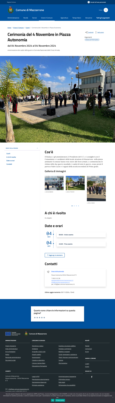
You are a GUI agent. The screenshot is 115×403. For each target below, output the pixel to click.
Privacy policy (60, 400)
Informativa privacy (64, 379)
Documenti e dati (10, 360)
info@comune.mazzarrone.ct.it (60, 282)
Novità (25, 18)
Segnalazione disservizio (39, 382)
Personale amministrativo (13, 357)
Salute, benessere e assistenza (68, 354)
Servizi (34, 18)
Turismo (61, 360)
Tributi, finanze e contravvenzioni (68, 357)
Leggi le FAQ (35, 376)
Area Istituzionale (57, 271)
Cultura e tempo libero (38, 363)
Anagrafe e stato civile (38, 352)
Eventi (87, 367)
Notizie (87, 346)
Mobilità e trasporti (64, 352)
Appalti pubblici (36, 354)
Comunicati (88, 349)
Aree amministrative (11, 349)
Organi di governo (10, 346)
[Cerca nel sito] (106, 10)
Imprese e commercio (65, 349)
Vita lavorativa (63, 363)
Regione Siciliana (11, 2)
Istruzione (88, 18)
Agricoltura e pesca (37, 346)
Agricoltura (64, 18)
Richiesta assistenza (38, 385)
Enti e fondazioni (10, 352)
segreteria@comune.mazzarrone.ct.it (62, 280)
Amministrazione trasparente (67, 376)
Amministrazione (13, 18)
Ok (53, 400)
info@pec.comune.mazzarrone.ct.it (18, 389)
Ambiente (35, 349)
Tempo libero (76, 18)
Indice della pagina (12, 148)
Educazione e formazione (39, 366)
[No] (113, 397)
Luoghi (87, 364)
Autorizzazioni (36, 357)
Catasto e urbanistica (38, 360)
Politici (7, 354)
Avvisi (87, 352)
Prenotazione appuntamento (40, 379)
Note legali (62, 382)
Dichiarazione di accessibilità (67, 385)
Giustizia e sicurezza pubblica (67, 346)
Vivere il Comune (46, 18)
